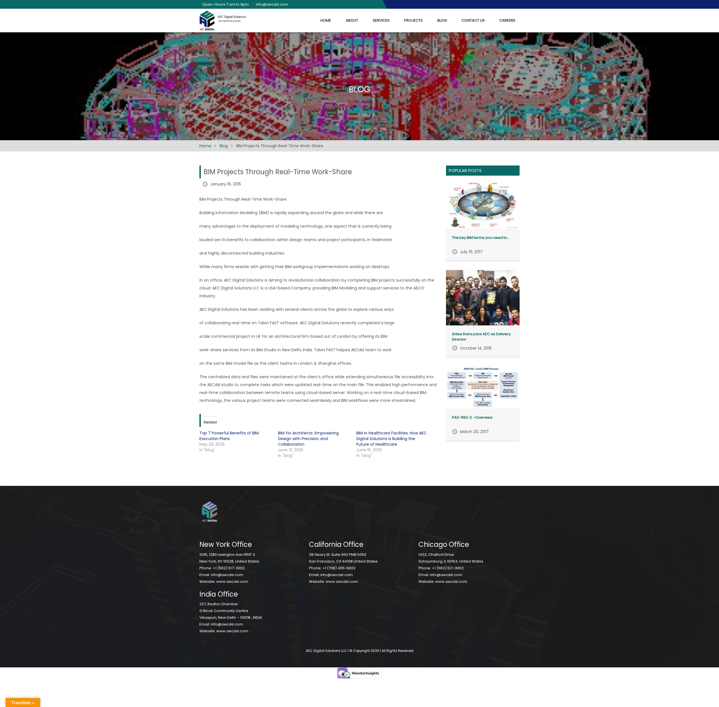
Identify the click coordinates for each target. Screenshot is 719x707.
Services (381, 20)
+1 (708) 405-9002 (339, 568)
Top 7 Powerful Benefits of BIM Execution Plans (229, 435)
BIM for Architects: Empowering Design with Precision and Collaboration (308, 438)
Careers (507, 20)
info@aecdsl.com (227, 574)
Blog (442, 20)
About (352, 20)
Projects (413, 20)
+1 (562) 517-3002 (229, 568)
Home (325, 20)
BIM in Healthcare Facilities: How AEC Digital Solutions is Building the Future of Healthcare (391, 438)
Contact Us (473, 20)
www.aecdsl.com (232, 581)
